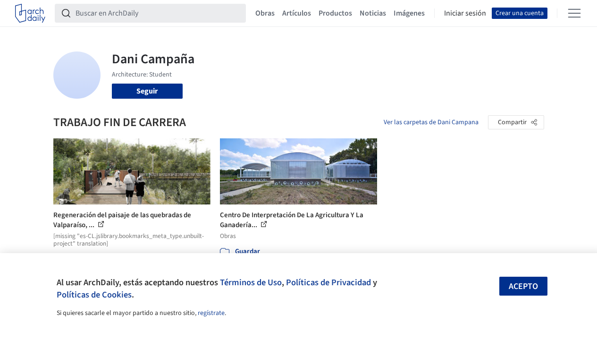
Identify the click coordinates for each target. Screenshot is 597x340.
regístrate (211, 313)
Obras (265, 13)
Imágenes (409, 13)
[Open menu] (574, 13)
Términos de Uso (251, 282)
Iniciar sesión (465, 13)
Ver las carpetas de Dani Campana (431, 122)
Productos (335, 13)
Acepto (523, 286)
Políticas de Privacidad (328, 282)
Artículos (296, 13)
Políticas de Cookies (94, 295)
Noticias (373, 13)
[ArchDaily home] (30, 13)
